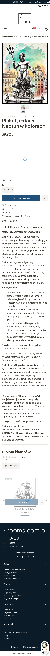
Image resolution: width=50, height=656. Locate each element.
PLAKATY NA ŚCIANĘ (23, 37)
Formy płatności (10, 572)
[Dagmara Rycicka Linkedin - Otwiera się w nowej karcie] (16, 556)
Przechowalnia (10, 615)
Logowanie (8, 610)
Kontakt (7, 638)
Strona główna (7, 37)
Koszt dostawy (10, 575)
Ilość (3, 185)
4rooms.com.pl (25, 530)
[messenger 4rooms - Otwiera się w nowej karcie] (27, 556)
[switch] (44, 652)
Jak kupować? (9, 590)
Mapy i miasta (39, 37)
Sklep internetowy (22, 653)
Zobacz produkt (22, 502)
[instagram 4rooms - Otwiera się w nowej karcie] (33, 556)
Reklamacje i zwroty (12, 578)
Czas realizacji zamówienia (14, 570)
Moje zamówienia (11, 612)
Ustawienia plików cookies (14, 632)
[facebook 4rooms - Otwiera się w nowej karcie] (22, 556)
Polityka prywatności (12, 595)
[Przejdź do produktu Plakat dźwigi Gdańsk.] (25, 492)
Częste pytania (10, 592)
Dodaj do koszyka (23, 198)
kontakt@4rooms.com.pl (16, 546)
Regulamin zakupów (12, 598)
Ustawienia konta (11, 618)
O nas (6, 630)
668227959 (11, 543)
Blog (6, 635)
